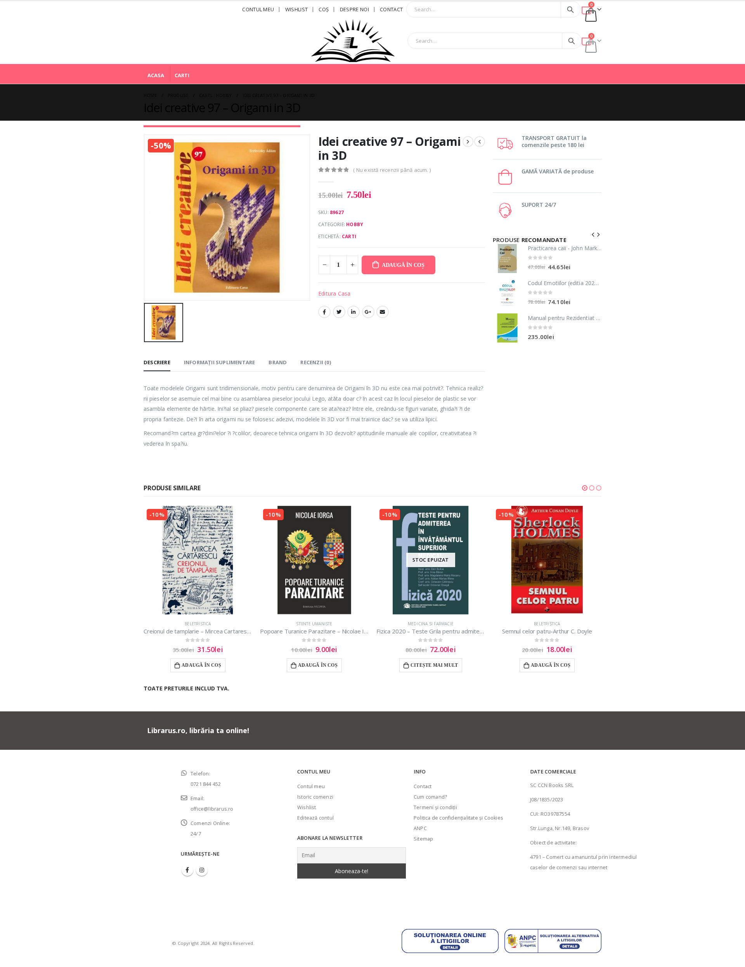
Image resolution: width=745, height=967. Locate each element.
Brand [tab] (278, 362)
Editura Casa (334, 293)
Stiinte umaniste (314, 623)
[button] (584, 488)
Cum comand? (430, 797)
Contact (391, 9)
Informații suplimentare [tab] (219, 362)
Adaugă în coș (403, 265)
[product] (507, 258)
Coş (324, 9)
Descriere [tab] (157, 362)
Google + (368, 312)
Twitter (339, 312)
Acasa (155, 75)
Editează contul (315, 818)
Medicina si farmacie (431, 623)
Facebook (324, 312)
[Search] (570, 9)
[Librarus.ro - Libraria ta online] (353, 40)
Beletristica (198, 623)
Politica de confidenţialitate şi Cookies (458, 818)
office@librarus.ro (212, 809)
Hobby (354, 224)
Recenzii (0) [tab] (315, 362)
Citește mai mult (434, 665)
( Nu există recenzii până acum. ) (392, 169)
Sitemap (423, 839)
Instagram (202, 870)
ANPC (420, 828)
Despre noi (354, 9)
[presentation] (593, 234)
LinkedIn (353, 312)
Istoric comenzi (315, 797)
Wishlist (296, 9)
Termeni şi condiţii (435, 807)
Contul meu (258, 9)
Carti (182, 75)
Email (382, 312)
